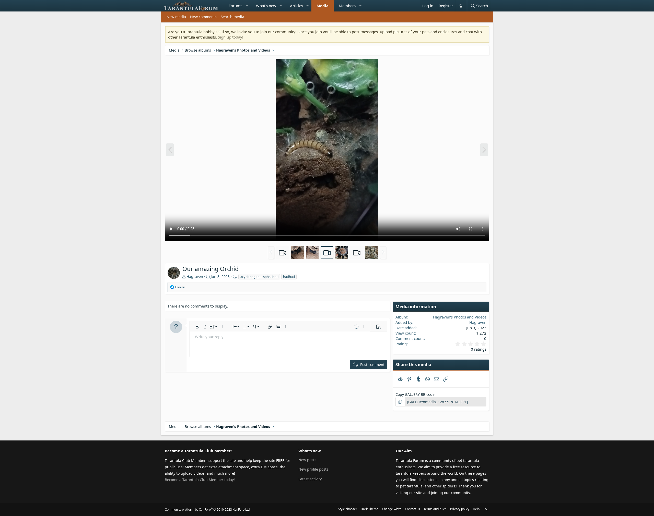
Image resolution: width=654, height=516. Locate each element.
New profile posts (313, 469)
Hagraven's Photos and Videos (459, 317)
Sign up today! (230, 37)
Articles (296, 5)
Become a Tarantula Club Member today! (200, 479)
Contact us (412, 509)
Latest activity (310, 478)
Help (476, 509)
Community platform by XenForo (207, 509)
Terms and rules (435, 509)
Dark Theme (369, 509)
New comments (203, 16)
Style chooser (347, 509)
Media (323, 5)
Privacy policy (459, 509)
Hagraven (194, 276)
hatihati (289, 276)
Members (347, 5)
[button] (247, 5)
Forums (235, 5)
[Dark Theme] (461, 5)
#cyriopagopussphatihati (259, 276)
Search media (232, 16)
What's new (266, 5)
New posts (307, 459)
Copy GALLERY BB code (415, 394)
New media (176, 16)
